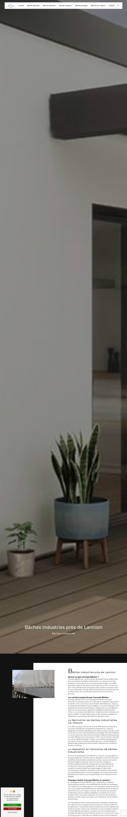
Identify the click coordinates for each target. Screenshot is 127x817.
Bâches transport (65, 5)
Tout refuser (12, 809)
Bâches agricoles (33, 5)
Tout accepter (12, 805)
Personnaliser (12, 812)
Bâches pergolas (81, 5)
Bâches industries (49, 5)
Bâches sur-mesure (98, 5)
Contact (112, 5)
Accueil (21, 5)
